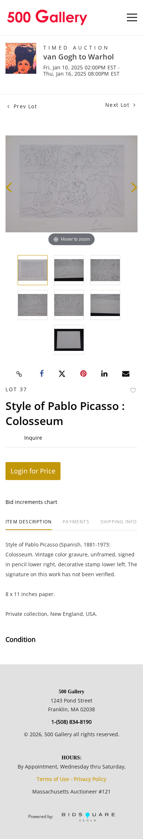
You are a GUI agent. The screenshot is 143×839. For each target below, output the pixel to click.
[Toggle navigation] (132, 17)
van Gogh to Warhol (78, 57)
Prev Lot (24, 106)
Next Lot (118, 105)
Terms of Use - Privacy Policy (71, 779)
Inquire (33, 437)
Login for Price (33, 470)
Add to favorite (133, 390)
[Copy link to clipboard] (19, 374)
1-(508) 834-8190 (71, 721)
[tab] (29, 524)
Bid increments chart (31, 501)
